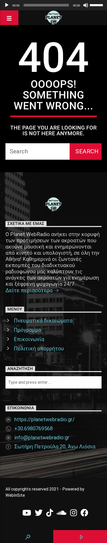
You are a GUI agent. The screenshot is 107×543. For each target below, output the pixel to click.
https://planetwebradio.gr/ (44, 419)
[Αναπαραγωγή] (6, 5)
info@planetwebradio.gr (41, 437)
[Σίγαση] (85, 5)
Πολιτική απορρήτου (39, 348)
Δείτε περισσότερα (29, 290)
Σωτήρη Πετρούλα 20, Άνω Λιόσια (54, 446)
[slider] (97, 4)
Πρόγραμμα (27, 330)
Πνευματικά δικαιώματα (43, 321)
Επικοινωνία (29, 339)
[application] (53, 5)
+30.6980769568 (33, 428)
